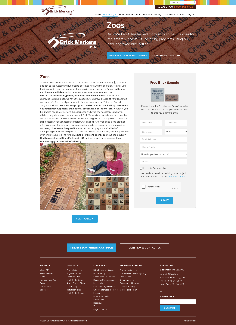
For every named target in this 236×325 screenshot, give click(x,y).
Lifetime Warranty (127, 286)
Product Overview (74, 270)
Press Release (46, 273)
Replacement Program (130, 283)
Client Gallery (84, 219)
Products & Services (129, 14)
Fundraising (109, 14)
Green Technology (128, 290)
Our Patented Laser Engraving (133, 273)
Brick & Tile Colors (75, 280)
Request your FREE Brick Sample (91, 247)
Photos (146, 14)
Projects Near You (48, 280)
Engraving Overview (129, 270)
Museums (97, 293)
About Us (168, 14)
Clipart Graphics (74, 286)
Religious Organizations (103, 280)
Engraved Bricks (74, 273)
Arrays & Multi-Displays (77, 283)
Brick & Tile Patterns (75, 293)
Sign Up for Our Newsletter (154, 168)
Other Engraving (127, 280)
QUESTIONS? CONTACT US (145, 247)
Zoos (95, 306)
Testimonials (45, 286)
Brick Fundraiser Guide (103, 270)
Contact (181, 14)
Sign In (191, 14)
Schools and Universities (104, 277)
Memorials (98, 283)
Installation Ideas (74, 290)
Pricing (157, 14)
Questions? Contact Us (166, 55)
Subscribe (169, 308)
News (42, 277)
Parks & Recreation (101, 296)
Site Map (44, 290)
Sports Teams (99, 300)
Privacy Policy (190, 321)
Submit (164, 200)
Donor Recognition (101, 273)
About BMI (44, 270)
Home (98, 14)
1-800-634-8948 (183, 6)
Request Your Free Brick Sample (128, 55)
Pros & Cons (125, 277)
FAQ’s (42, 283)
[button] (63, 176)
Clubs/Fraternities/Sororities (106, 290)
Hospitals (97, 303)
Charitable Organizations (104, 286)
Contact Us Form (176, 176)
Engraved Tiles (73, 277)
